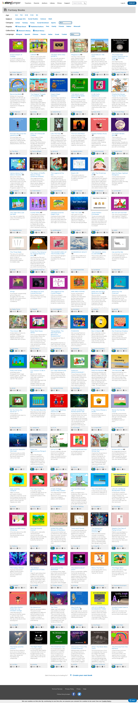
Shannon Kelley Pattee (120, 348)
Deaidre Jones (118, 151)
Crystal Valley (35, 212)
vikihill (115, 230)
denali (13, 269)
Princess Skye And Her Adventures (18, 134)
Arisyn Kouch (77, 230)
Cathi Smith (56, 467)
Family (54, 26)
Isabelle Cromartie (98, 585)
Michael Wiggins (77, 625)
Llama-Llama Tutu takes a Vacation (16, 174)
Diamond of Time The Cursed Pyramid (79, 647)
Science (43, 19)
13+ (37, 15)
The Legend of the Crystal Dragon (57, 292)
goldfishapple (57, 230)
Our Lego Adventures (58, 370)
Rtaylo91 (34, 309)
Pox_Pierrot (35, 348)
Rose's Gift (74, 173)
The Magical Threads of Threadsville (38, 95)
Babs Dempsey (77, 112)
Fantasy (25, 23)
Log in (123, 3)
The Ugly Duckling (37, 489)
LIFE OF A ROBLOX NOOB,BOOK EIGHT (78, 687)
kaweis (14, 506)
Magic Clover (35, 686)
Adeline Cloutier (77, 191)
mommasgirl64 (57, 309)
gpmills (116, 309)
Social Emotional (43, 23)
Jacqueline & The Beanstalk (57, 568)
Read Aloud (22, 26)
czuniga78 (15, 625)
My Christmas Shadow (120, 331)
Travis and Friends (77, 528)
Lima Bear (76, 72)
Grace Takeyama (118, 427)
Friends (61, 26)
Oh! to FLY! (54, 449)
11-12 (31, 15)
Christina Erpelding (98, 348)
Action (17, 23)
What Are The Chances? (117, 292)
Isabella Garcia (36, 230)
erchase (34, 112)
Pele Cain (55, 269)
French (43, 34)
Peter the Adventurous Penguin (38, 450)
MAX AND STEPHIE (78, 291)
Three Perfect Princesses (96, 213)
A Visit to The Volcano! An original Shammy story (38, 253)
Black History (39, 30)
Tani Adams (15, 191)
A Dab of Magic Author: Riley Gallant (58, 489)
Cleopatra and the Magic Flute (57, 213)
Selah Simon (36, 72)
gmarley (34, 664)
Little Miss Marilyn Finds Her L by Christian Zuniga (16, 608)
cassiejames (35, 427)
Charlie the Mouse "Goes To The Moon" (119, 95)
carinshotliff (117, 191)
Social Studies (33, 19)
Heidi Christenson (98, 191)
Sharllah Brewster (98, 151)
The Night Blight (36, 647)
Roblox (69, 26)
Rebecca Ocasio (118, 546)
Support (67, 3)
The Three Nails (15, 252)
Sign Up (132, 3)
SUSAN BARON (57, 506)
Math (50, 19)
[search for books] (85, 3)
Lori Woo (14, 664)
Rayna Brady (117, 388)
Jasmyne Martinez (78, 506)
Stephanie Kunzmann (120, 585)
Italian (50, 34)
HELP (133, 700)
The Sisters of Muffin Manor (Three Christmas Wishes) (37, 174)
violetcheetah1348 (78, 269)
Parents (36, 3)
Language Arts (20, 19)
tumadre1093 (97, 427)
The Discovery (117, 370)
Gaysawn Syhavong (99, 664)
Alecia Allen (96, 388)
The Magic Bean (118, 568)
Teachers (28, 3)
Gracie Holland (16, 467)
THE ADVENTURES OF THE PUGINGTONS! (59, 253)
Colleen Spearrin (17, 72)
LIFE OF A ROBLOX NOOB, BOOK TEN (78, 410)
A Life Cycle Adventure (96, 95)
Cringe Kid (96, 546)
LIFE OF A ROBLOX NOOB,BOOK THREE (99, 608)
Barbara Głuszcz (16, 427)
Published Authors (37, 26)
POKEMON (75, 331)
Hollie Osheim (36, 191)
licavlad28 (35, 585)
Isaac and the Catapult (15, 489)
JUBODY (33, 55)
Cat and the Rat (117, 252)
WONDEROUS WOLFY (79, 252)
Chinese (35, 34)
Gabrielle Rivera (57, 191)
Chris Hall (96, 72)
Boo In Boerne (97, 331)
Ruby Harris (96, 112)
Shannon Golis (118, 664)
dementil (55, 151)
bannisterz (76, 309)
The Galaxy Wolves (17, 568)
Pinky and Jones (16, 370)
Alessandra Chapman (120, 72)
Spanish (27, 34)
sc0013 (75, 664)
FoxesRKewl (97, 506)
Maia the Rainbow (98, 370)
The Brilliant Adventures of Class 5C (37, 569)
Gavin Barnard (16, 112)
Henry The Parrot (98, 568)
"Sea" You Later (76, 212)
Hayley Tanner (16, 309)
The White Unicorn (118, 686)
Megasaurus (75, 55)
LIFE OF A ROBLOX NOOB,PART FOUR (118, 489)
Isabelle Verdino (77, 151)
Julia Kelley (15, 348)
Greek (57, 34)
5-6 (16, 15)
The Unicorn (14, 331)
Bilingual (19, 34)
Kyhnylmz (76, 348)
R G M (54, 427)
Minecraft (77, 26)
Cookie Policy (106, 701)
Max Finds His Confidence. (76, 608)
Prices (59, 3)
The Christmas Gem (58, 647)
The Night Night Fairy (99, 686)
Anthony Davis (57, 625)
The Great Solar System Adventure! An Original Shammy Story (120, 57)
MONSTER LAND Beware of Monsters (58, 529)
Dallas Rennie (57, 112)
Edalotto (95, 309)
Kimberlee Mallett (37, 467)
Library (52, 3)
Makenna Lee (118, 467)
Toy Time (54, 607)
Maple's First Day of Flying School (119, 529)
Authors (44, 3)
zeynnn (75, 467)
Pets (47, 26)
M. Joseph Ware (118, 625)
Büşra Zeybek (36, 506)
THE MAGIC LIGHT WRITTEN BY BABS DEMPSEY (78, 95)
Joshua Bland (56, 546)
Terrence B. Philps (119, 112)
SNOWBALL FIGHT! (57, 686)
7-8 (21, 15)
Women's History (25, 30)
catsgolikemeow (17, 230)
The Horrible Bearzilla (38, 410)
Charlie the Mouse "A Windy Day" (99, 450)
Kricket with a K (117, 449)
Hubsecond (76, 546)
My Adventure (35, 607)
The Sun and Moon (78, 133)
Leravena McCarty (58, 388)
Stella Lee (96, 230)
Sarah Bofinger (57, 348)
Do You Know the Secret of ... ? (16, 410)
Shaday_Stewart (57, 585)
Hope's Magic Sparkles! (55, 95)
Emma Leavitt (57, 664)
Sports (53, 23)
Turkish (64, 34)
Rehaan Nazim (36, 625)
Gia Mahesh (96, 269)
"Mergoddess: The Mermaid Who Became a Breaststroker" (57, 333)
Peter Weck (117, 269)
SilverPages (76, 388)
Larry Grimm (56, 72)
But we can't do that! (119, 212)
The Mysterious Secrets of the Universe (97, 530)
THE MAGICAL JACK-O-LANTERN (99, 253)
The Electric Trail (16, 686)
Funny (32, 23)
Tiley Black (15, 151)
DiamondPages (36, 151)
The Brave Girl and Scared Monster (37, 292)
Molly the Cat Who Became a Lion (98, 292)
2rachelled (35, 546)
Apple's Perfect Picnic (99, 133)
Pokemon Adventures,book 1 (77, 371)
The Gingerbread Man (79, 449)
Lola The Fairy (56, 133)
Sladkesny (15, 546)
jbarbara (75, 585)
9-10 (26, 15)
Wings (12, 291)
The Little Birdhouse (99, 489)
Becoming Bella (15, 94)
